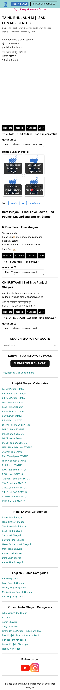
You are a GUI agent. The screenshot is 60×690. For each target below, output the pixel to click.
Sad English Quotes (12, 596)
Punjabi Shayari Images (14, 393)
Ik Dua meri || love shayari (20, 227)
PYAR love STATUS (12, 465)
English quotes (10, 578)
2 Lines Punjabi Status (13, 398)
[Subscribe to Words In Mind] (25, 671)
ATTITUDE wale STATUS (15, 496)
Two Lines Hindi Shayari (14, 526)
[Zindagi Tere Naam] (6, 4)
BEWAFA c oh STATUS (14, 420)
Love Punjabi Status (12, 406)
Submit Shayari (19, 4)
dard (23, 203)
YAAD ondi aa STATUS (14, 483)
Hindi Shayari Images (13, 521)
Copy (41, 127)
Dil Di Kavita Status (12, 438)
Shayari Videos (10, 626)
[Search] (55, 345)
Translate (7, 127)
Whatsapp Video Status (14, 613)
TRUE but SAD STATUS (14, 492)
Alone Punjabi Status (13, 411)
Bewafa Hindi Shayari (13, 539)
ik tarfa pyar (35, 203)
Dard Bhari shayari (11, 557)
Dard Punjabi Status (12, 402)
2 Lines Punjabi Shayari (12, 28)
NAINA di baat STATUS (14, 460)
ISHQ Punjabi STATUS (13, 501)
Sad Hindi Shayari (11, 535)
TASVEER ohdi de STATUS (16, 478)
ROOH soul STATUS (12, 474)
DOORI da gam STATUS (14, 442)
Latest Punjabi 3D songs (15, 644)
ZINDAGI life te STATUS (14, 487)
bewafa (13, 203)
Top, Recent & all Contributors (18, 372)
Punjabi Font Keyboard (14, 639)
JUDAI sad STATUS (12, 451)
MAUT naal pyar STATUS (15, 456)
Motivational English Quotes (17, 592)
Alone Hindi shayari (12, 553)
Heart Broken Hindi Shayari (16, 544)
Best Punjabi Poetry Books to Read (20, 635)
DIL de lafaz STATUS (13, 433)
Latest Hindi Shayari (12, 517)
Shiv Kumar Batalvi (12, 415)
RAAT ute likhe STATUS (14, 469)
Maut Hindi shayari (12, 548)
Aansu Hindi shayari (12, 562)
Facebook (19, 127)
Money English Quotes (14, 587)
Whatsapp (31, 127)
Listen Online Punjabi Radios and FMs (21, 631)
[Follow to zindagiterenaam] (34, 671)
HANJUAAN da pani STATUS (17, 447)
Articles (6, 617)
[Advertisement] (30, 93)
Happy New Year (11, 648)
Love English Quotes (13, 583)
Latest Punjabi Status (13, 389)
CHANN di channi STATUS (16, 424)
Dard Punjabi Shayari (33, 28)
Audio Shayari (9, 622)
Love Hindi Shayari (12, 530)
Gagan (16, 32)
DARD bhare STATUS (13, 429)
